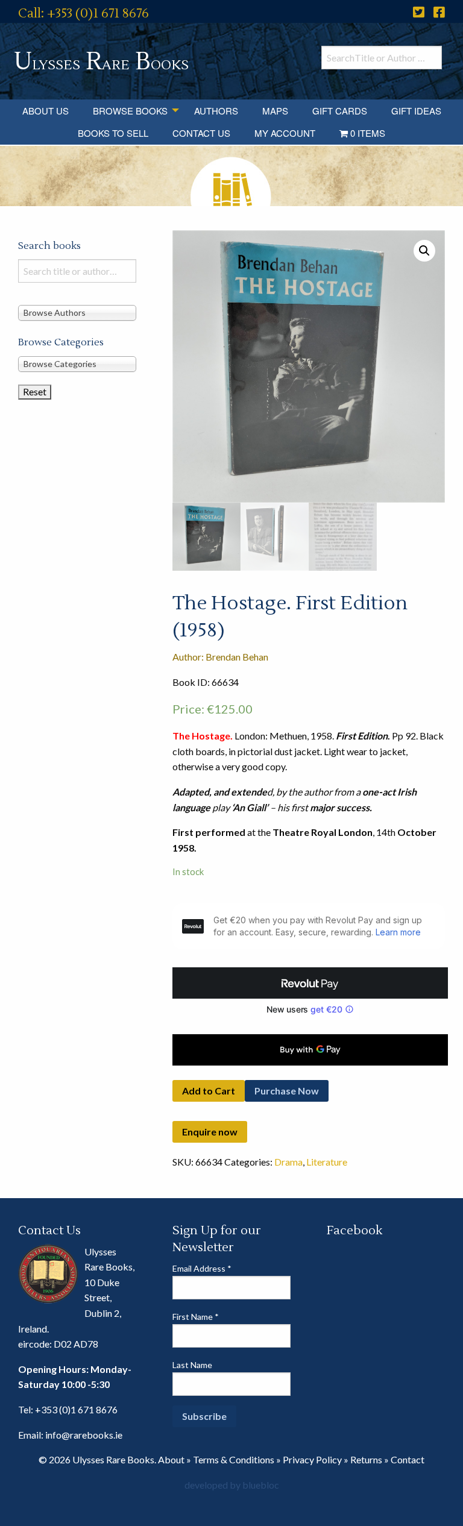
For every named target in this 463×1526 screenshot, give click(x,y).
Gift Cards (339, 110)
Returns (366, 1459)
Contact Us (201, 133)
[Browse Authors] (77, 312)
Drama (288, 1161)
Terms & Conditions (233, 1459)
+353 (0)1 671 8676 (76, 1409)
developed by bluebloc (231, 1484)
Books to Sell (113, 133)
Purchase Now (286, 1090)
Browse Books (130, 110)
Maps (275, 110)
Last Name (192, 1365)
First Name (195, 1316)
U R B (101, 61)
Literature (326, 1161)
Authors (216, 110)
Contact (407, 1459)
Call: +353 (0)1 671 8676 (83, 13)
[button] (424, 251)
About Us (45, 110)
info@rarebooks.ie (83, 1434)
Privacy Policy (312, 1459)
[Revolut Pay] (310, 983)
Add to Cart (208, 1090)
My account (284, 133)
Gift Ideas (416, 110)
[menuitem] (45, 110)
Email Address (202, 1268)
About (171, 1459)
